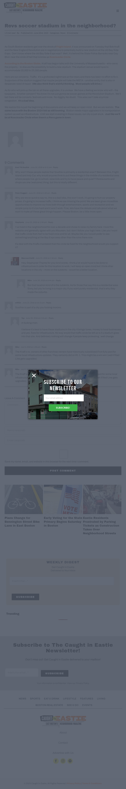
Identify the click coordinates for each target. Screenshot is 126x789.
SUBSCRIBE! (63, 407)
